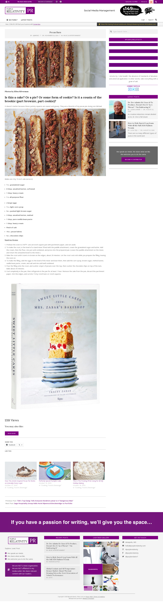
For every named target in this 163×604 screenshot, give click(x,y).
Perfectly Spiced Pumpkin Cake (50, 481)
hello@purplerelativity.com (135, 546)
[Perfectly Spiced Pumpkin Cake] (55, 471)
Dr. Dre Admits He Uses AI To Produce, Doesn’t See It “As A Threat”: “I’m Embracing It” (140, 104)
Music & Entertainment (72, 35)
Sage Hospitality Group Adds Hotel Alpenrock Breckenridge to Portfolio (43, 503)
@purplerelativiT (131, 556)
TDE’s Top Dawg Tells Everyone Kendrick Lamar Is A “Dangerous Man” (45, 501)
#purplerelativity (131, 549)
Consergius (36, 24)
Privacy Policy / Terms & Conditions (95, 596)
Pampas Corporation (88, 598)
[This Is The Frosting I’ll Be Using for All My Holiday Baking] (89, 471)
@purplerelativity (131, 553)
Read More (12, 433)
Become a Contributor (133, 160)
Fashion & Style (54, 562)
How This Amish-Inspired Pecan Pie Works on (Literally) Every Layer (20, 482)
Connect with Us (133, 86)
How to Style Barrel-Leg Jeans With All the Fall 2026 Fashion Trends (141, 125)
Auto (50, 578)
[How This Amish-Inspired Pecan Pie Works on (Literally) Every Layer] (21, 471)
